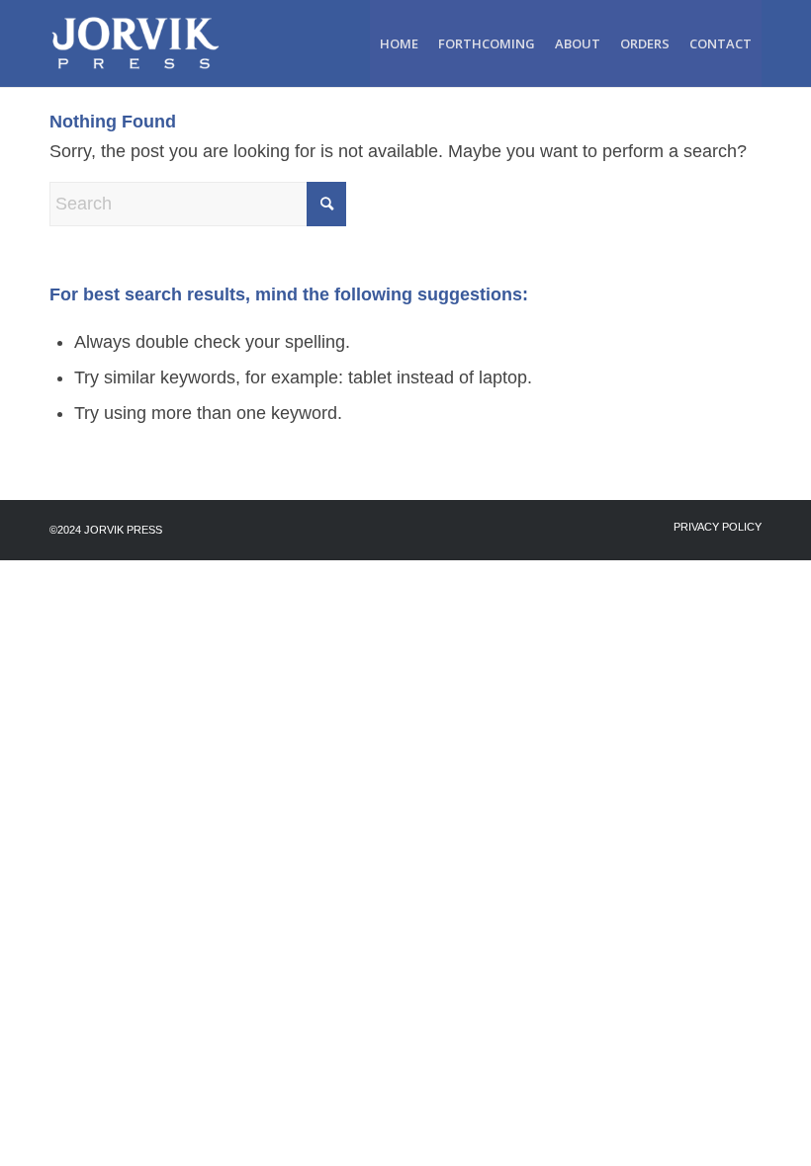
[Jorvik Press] (145, 43)
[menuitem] (399, 43)
